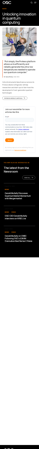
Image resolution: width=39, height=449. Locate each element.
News (7, 189)
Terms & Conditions (20, 150)
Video (13, 212)
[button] (35, 3)
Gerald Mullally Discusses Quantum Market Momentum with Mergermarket (18, 196)
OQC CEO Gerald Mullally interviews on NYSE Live (16, 217)
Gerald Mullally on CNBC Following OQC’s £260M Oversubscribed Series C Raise (18, 238)
